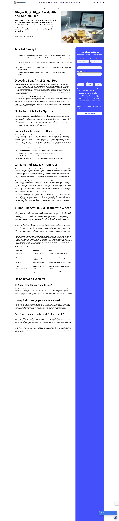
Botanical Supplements (43, 8)
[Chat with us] (116, 518)
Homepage (17, 8)
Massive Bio (19, 36)
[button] (108, 513)
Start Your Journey (90, 113)
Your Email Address (82, 65)
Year (96, 82)
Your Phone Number (82, 71)
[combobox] (78, 74)
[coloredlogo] (20, 2)
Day (87, 82)
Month (78, 82)
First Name (80, 58)
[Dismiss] (117, 511)
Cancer (23, 8)
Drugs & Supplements (31, 8)
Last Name (93, 58)
